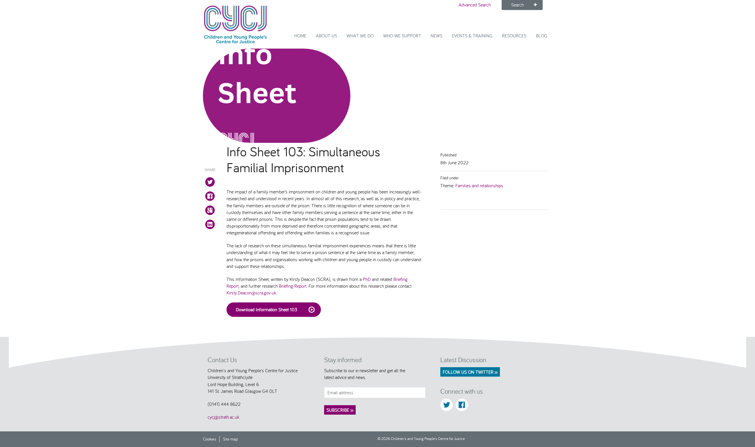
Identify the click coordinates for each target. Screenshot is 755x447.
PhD (367, 279)
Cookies (209, 439)
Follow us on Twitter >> (470, 372)
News (436, 36)
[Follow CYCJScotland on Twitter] (446, 405)
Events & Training (472, 36)
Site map (230, 439)
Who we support (402, 36)
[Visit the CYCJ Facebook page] (462, 405)
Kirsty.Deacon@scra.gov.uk (251, 293)
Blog (541, 36)
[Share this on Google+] (210, 210)
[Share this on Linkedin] (210, 224)
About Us (326, 36)
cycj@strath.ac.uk (223, 417)
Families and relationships (479, 185)
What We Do (360, 36)
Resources (514, 36)
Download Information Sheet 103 (266, 309)
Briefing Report (292, 286)
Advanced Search (475, 5)
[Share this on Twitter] (210, 182)
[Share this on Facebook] (210, 196)
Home (300, 36)
